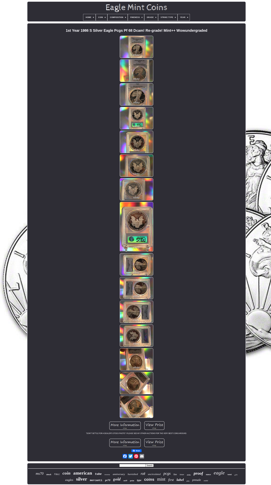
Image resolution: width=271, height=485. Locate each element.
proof (198, 473)
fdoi (57, 474)
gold (117, 479)
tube (98, 474)
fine (175, 474)
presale (196, 480)
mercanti (96, 480)
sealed (206, 481)
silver (81, 479)
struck (48, 474)
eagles (69, 480)
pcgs (167, 473)
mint (161, 479)
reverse (107, 474)
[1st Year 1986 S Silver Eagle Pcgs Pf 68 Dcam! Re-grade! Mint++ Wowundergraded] (136, 47)
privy (188, 481)
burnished (133, 474)
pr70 (107, 480)
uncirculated (154, 474)
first (171, 480)
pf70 (235, 475)
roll (143, 474)
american (82, 473)
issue (182, 474)
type (139, 480)
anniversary (119, 474)
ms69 (125, 481)
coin (66, 473)
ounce (208, 474)
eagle (219, 473)
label (180, 480)
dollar (189, 475)
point (132, 480)
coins (149, 479)
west (230, 474)
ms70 (39, 473)
